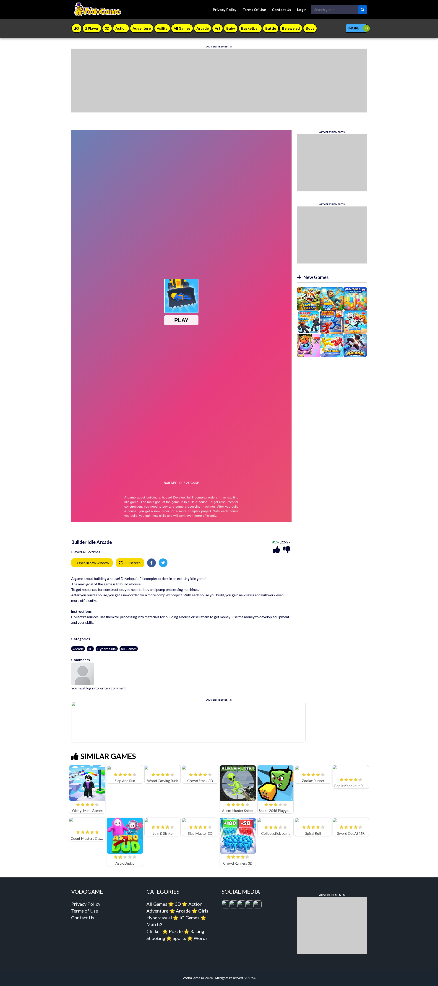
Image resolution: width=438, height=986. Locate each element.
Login (301, 9)
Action (195, 904)
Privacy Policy (225, 9)
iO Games (189, 917)
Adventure (157, 910)
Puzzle (176, 931)
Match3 (154, 924)
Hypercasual (107, 649)
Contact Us (281, 9)
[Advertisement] (208, 80)
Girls (203, 910)
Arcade (78, 649)
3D (90, 649)
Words (201, 938)
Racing (197, 931)
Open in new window (93, 563)
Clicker (153, 931)
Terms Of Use (254, 9)
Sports (179, 938)
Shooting (155, 938)
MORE (353, 28)
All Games (129, 649)
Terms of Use (84, 910)
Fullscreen (133, 563)
